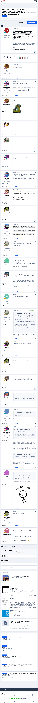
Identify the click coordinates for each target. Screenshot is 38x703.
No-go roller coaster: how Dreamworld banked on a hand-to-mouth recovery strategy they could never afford (18, 665)
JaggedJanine (4, 650)
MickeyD (7, 277)
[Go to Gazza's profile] (6, 139)
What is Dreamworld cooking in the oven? (19, 576)
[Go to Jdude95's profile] (27, 58)
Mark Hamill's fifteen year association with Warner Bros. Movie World (19, 646)
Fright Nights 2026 (14, 588)
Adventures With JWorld (30, 412)
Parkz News (6, 18)
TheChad (7, 264)
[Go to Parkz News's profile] (2, 18)
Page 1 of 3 (13, 546)
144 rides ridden (4, 78)
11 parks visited (4, 202)
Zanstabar (7, 347)
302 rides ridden (4, 388)
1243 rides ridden (4, 255)
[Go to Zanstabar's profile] (6, 343)
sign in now (24, 551)
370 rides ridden (4, 238)
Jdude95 (6, 415)
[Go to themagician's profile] (6, 174)
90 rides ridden (4, 541)
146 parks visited (4, 150)
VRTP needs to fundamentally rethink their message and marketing (17, 637)
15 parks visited (4, 404)
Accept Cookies (16, 698)
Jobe (7, 230)
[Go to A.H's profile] (6, 296)
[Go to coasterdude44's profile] (6, 209)
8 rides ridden (4, 286)
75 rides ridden (4, 525)
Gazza (7, 143)
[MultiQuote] (14, 52)
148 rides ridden (4, 95)
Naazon (11, 616)
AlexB (27, 473)
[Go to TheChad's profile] (6, 260)
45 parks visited (4, 236)
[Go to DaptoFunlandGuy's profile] (20, 58)
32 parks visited (4, 167)
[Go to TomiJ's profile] (6, 472)
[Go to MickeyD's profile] (6, 274)
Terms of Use (15, 694)
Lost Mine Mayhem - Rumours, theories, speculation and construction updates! (22, 622)
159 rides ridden (4, 186)
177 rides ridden (4, 485)
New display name (6, 70)
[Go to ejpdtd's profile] (6, 378)
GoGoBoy (3, 659)
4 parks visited (4, 76)
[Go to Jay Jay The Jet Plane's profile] (6, 394)
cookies (24, 694)
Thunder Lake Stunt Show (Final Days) (18, 611)
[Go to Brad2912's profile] (25, 58)
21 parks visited (4, 133)
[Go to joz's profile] (6, 124)
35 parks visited (4, 387)
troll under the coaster (7, 534)
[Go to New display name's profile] (22, 58)
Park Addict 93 (12, 589)
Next (7, 546)
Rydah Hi (11, 612)
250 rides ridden (4, 134)
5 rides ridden (4, 307)
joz (6, 127)
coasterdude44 (7, 212)
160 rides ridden (4, 423)
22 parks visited (4, 354)
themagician (6, 178)
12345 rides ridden (4, 203)
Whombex (11, 607)
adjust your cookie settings (13, 695)
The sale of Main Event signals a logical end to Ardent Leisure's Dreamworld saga (19, 674)
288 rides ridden (4, 355)
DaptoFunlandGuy (6, 87)
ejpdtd (7, 382)
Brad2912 (7, 195)
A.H (7, 300)
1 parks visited (4, 305)
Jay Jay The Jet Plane (7, 397)
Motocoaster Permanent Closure (17, 600)
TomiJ (7, 476)
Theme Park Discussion (20, 18)
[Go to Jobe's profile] (6, 226)
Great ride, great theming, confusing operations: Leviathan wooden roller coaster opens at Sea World (18, 655)
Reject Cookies (23, 698)
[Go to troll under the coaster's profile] (6, 530)
